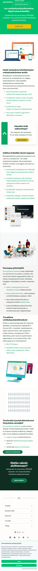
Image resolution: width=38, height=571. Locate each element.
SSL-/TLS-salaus (12, 344)
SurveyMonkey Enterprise (12, 271)
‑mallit (29, 94)
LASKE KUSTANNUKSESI (12, 452)
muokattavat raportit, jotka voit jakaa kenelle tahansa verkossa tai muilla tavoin (19, 100)
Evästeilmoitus (5, 557)
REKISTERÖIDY (22, 140)
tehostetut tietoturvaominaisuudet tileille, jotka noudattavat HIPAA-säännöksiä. (18, 350)
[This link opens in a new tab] (10, 537)
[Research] (7, 2)
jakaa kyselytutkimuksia (14, 293)
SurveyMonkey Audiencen (12, 426)
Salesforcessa (25, 302)
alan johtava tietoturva (14, 113)
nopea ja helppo (11, 437)
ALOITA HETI (19, 26)
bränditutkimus (18, 441)
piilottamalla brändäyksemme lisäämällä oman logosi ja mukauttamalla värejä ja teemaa (20, 172)
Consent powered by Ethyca (28, 568)
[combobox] (19, 532)
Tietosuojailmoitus (24, 555)
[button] (19, 505)
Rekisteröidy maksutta (21, 4)
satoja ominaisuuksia (22, 447)
